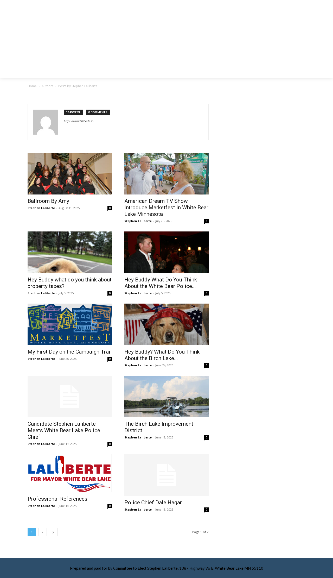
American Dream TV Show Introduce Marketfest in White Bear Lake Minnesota (166, 207)
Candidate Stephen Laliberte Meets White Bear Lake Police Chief (64, 430)
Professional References (57, 499)
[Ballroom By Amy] (70, 173)
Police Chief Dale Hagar (153, 502)
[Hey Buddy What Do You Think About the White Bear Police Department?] (166, 252)
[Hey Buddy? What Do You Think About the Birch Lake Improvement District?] (166, 324)
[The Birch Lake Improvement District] (166, 396)
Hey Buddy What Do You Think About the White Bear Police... (160, 283)
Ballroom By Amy (48, 201)
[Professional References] (70, 473)
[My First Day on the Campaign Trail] (70, 324)
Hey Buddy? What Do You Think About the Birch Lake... (162, 355)
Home (32, 86)
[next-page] (53, 532)
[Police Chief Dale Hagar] (166, 475)
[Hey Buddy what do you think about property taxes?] (70, 252)
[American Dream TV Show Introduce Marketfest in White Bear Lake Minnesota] (166, 173)
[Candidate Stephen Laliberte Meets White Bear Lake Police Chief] (70, 396)
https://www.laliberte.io (78, 121)
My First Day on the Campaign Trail (70, 352)
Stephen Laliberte (41, 208)
